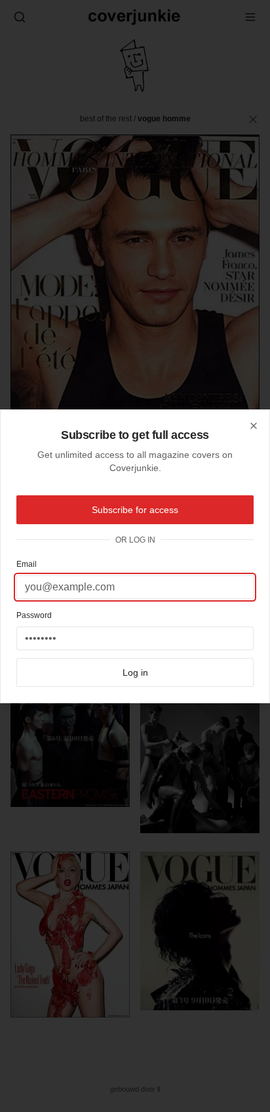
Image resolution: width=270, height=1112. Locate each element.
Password (34, 615)
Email (26, 564)
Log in (135, 672)
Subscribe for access (135, 510)
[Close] (253, 426)
